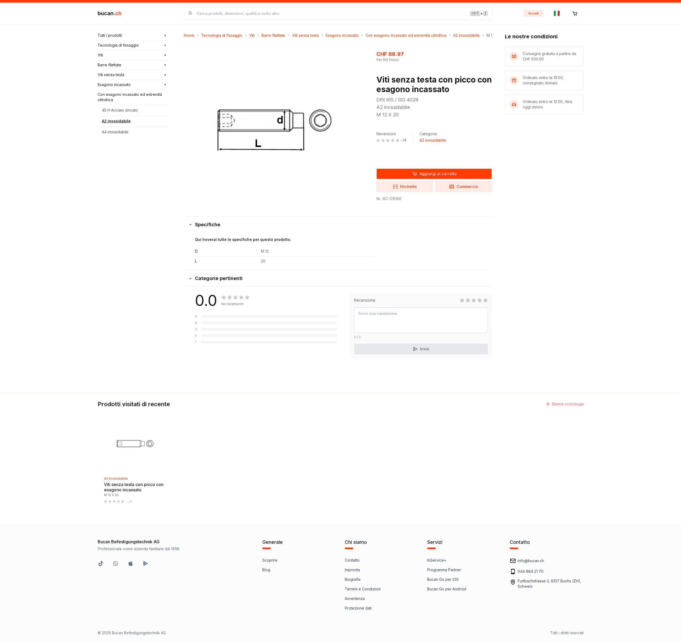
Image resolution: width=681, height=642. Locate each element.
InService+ (436, 560)
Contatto (352, 560)
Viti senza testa (305, 35)
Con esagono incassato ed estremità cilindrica (406, 35)
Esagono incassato (342, 35)
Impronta (352, 569)
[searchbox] (330, 13)
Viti (252, 35)
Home (189, 35)
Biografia (352, 579)
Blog (266, 569)
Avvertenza (355, 598)
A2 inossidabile (116, 121)
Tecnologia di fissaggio (221, 35)
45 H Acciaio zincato (120, 110)
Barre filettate (273, 35)
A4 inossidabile (115, 132)
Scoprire (269, 560)
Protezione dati (358, 608)
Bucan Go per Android (446, 589)
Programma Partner (444, 569)
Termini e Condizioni (363, 589)
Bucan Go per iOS (443, 579)
